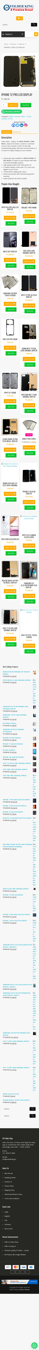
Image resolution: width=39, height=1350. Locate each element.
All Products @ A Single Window (15, 1255)
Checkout (7, 1224)
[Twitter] (17, 125)
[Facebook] (13, 125)
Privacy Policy (9, 1186)
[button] (36, 34)
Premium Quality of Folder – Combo (16, 1250)
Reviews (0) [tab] (17, 132)
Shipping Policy (9, 1190)
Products (8, 34)
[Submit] (34, 25)
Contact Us (8, 1182)
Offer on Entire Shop (11, 1242)
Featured (17, 116)
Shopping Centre (10, 1178)
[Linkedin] (21, 125)
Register (7, 1216)
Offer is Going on (10, 1246)
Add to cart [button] (9, 218)
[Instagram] (25, 125)
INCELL (10, 119)
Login (6, 1212)
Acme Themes (25, 1290)
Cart (5, 1220)
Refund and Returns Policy (13, 1194)
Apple (11, 116)
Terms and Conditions (11, 1198)
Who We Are (8, 1173)
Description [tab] (6, 132)
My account (8, 1229)
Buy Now (26, 105)
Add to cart (13, 105)
